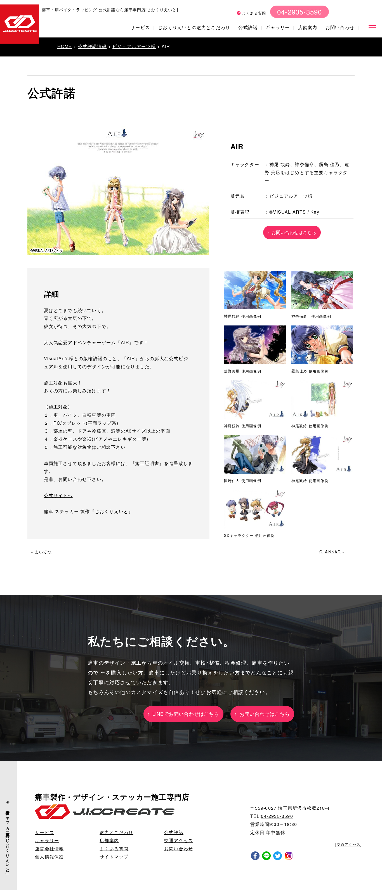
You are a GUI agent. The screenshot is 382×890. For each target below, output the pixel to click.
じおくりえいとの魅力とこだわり (194, 27)
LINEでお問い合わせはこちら (184, 713)
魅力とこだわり (116, 832)
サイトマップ (114, 856)
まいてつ (43, 551)
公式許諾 (248, 27)
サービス (140, 27)
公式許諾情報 (92, 46)
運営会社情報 (49, 848)
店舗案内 (307, 27)
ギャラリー (278, 27)
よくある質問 (253, 13)
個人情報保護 (49, 856)
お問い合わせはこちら (292, 232)
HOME (64, 46)
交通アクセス (178, 840)
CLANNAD (330, 551)
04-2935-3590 (299, 11)
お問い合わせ (340, 27)
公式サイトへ (58, 495)
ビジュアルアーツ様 (134, 46)
